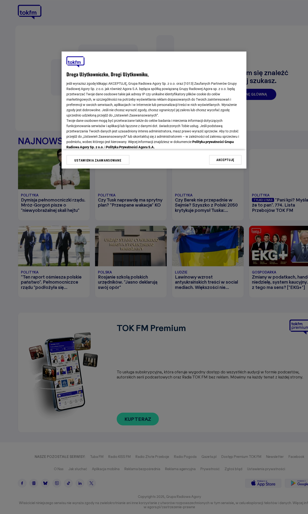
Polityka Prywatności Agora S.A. (130, 147)
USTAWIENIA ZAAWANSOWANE (97, 160)
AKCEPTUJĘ (225, 160)
